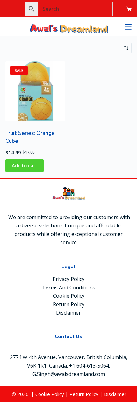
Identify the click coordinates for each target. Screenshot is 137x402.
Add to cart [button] (24, 165)
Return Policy (68, 304)
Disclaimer (68, 312)
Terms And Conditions (68, 287)
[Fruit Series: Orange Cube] (35, 91)
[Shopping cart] (129, 8)
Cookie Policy (68, 295)
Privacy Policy (68, 278)
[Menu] (128, 27)
